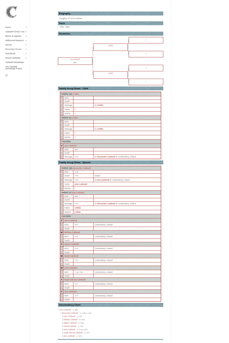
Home (8, 27)
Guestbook (10, 54)
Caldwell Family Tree (14, 32)
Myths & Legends (13, 36)
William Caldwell (72, 232)
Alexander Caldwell (82, 168)
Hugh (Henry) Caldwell (74, 279)
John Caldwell (80, 184)
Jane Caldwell (70, 220)
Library (8, 45)
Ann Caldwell (70, 145)
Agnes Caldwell (71, 244)
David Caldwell (71, 256)
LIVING (76, 94)
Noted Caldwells (12, 58)
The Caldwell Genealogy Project (13, 68)
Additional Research (14, 40)
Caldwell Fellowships (14, 62)
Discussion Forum (13, 49)
